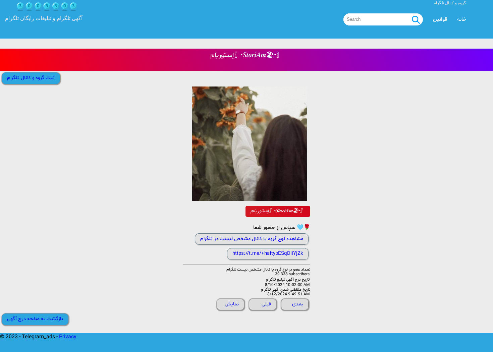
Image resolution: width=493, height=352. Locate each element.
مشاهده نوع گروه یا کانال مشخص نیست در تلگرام (251, 238)
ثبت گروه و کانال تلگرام (31, 77)
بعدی (297, 304)
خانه (461, 19)
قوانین (440, 19)
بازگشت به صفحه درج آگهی (35, 318)
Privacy (67, 337)
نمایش (232, 304)
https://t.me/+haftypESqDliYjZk (267, 253)
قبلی (266, 304)
